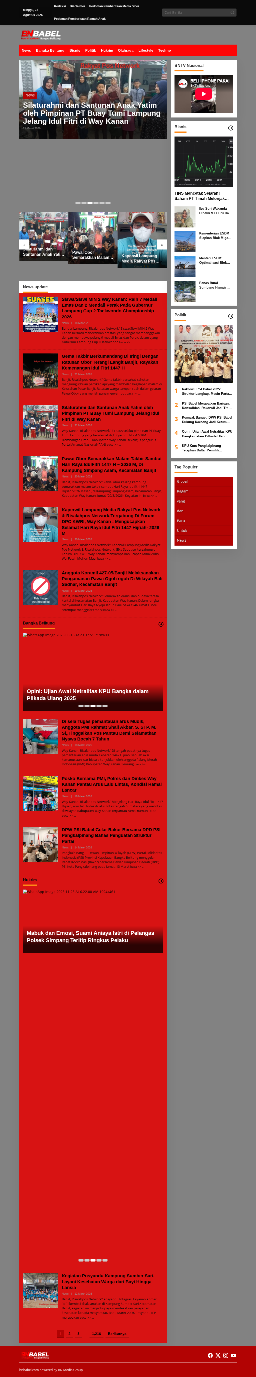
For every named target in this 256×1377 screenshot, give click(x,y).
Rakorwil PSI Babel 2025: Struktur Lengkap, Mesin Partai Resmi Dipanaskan (206, 391)
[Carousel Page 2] (84, 203)
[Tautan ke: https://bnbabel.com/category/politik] (231, 316)
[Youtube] (233, 1355)
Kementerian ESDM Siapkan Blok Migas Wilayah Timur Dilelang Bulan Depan (216, 235)
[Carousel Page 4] (96, 203)
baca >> (124, 342)
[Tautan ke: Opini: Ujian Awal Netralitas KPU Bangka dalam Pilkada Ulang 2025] (93, 672)
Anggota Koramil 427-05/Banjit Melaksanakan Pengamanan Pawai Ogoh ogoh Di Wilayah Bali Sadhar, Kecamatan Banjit (112, 578)
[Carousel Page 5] (102, 203)
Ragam (182, 491)
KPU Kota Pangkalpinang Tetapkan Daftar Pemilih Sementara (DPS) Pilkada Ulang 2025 (206, 448)
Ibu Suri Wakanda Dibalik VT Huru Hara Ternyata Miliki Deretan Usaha (215, 211)
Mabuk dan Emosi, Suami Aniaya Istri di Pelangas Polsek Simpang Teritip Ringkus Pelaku (90, 936)
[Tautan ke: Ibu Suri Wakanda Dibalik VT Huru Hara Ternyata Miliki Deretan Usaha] (185, 216)
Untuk (182, 530)
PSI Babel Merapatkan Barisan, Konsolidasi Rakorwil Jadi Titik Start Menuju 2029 (206, 406)
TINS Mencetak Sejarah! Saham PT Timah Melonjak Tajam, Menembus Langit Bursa (199, 196)
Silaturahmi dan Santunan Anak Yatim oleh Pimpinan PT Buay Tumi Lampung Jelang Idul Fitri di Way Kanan (91, 113)
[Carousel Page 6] (108, 203)
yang (181, 501)
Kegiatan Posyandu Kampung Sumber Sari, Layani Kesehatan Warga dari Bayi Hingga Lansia (108, 1281)
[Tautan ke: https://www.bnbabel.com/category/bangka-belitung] (161, 624)
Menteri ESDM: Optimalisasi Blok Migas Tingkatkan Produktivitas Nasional (213, 260)
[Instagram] (225, 1355)
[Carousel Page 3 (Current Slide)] (90, 203)
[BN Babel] (40, 34)
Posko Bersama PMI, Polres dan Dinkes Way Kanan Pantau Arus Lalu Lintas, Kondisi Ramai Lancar (112, 784)
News (30, 95)
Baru (181, 520)
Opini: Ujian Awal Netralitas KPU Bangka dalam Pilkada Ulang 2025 (88, 695)
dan (180, 511)
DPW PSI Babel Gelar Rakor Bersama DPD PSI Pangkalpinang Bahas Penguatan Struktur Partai (111, 835)
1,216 (96, 1334)
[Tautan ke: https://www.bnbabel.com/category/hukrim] (161, 881)
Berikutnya (117, 1334)
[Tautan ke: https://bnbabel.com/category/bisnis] (231, 128)
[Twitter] (218, 1355)
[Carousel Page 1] (78, 203)
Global (182, 481)
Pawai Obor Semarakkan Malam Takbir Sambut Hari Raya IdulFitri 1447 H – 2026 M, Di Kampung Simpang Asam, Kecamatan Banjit (91, 255)
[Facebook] (210, 1355)
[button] (232, 12)
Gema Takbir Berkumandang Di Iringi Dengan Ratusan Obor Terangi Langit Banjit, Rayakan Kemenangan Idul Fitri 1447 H (110, 362)
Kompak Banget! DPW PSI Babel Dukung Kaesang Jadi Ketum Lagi (207, 420)
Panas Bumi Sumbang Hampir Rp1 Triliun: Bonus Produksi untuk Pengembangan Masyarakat (213, 285)
